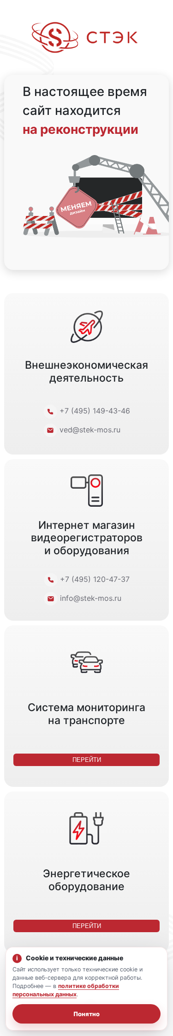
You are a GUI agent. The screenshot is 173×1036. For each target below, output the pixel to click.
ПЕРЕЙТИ (86, 759)
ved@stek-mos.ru (90, 429)
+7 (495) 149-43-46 (95, 410)
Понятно (86, 1014)
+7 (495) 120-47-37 (95, 579)
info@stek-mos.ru (90, 598)
